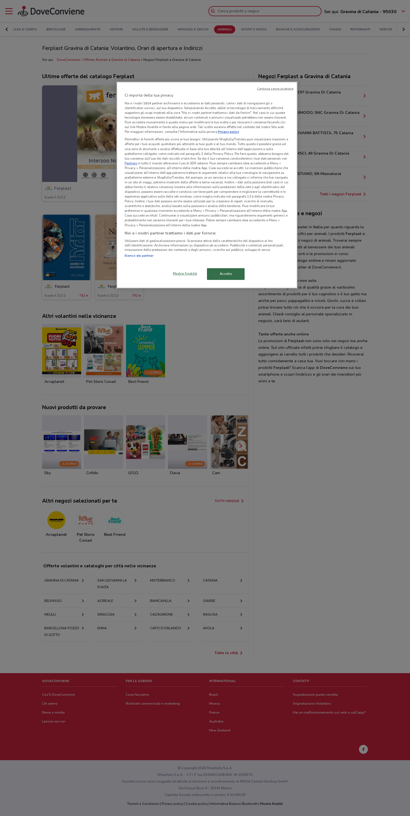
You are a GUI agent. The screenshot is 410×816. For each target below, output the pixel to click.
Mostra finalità (185, 273)
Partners (131, 163)
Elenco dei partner (139, 255)
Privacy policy (228, 131)
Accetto (226, 274)
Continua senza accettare (275, 89)
